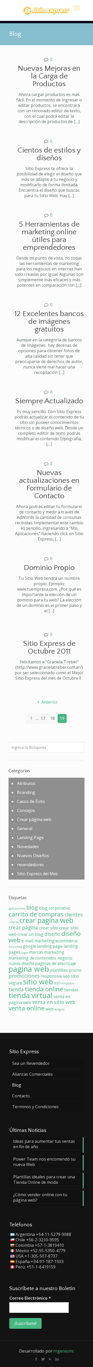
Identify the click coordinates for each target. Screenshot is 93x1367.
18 (52, 718)
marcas (36, 952)
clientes (74, 914)
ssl (56, 983)
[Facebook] (36, 1359)
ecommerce (67, 941)
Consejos (26, 810)
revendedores (30, 864)
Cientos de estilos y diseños (49, 154)
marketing (54, 952)
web (49, 1009)
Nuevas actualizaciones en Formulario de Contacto (49, 484)
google (29, 946)
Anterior (49, 702)
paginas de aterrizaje (55, 963)
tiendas (71, 990)
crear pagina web (46, 920)
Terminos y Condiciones (35, 1106)
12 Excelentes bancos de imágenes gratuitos (49, 322)
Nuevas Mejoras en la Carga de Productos (49, 76)
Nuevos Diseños (33, 855)
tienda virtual (30, 995)
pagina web (29, 969)
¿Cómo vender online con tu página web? (40, 1197)
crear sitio (48, 928)
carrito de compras (36, 914)
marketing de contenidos (32, 958)
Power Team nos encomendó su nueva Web (44, 1161)
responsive (51, 976)
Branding (26, 792)
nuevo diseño (21, 963)
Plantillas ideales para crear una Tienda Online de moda (44, 1179)
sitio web (38, 981)
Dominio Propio (49, 568)
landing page (50, 946)
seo (66, 976)
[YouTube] (50, 1359)
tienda (16, 989)
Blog (16, 1085)
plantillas (59, 970)
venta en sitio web (53, 1002)
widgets (59, 1009)
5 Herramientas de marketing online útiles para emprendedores (49, 236)
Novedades (28, 846)
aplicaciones (17, 908)
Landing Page (30, 837)
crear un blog (30, 934)
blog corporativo (55, 908)
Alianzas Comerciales (32, 1074)
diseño (52, 933)
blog (32, 907)
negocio (64, 958)
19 (62, 718)
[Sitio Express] (46, 10)
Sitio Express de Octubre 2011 (49, 647)
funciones (15, 946)
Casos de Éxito (31, 801)
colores (14, 922)
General (24, 828)
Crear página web (34, 819)
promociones (24, 975)
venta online (26, 1008)
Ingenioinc (63, 1351)
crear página (23, 927)
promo (75, 970)
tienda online (44, 989)
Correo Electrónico (30, 1298)
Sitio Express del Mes (37, 874)
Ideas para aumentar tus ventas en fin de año (44, 1144)
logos (24, 952)
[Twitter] (43, 1359)
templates (67, 983)
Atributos (26, 783)
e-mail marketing (38, 941)
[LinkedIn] (57, 1359)
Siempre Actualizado (49, 401)
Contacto (21, 1096)
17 (43, 718)
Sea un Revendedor (31, 1063)
